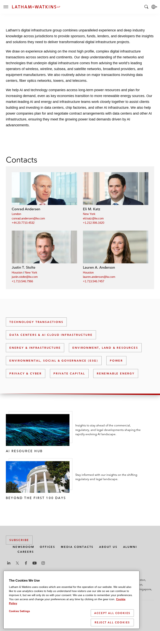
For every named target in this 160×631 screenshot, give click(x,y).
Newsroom (23, 547)
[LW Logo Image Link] (36, 7)
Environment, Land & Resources (105, 347)
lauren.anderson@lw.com (99, 276)
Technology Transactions (36, 322)
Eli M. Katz (91, 209)
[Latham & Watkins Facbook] (26, 563)
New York (89, 214)
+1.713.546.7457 (93, 281)
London (16, 214)
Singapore (144, 589)
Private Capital (69, 373)
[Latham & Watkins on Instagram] (43, 563)
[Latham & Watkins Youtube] (34, 563)
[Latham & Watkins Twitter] (17, 563)
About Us (108, 547)
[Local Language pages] (154, 7)
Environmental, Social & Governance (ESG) (53, 360)
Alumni (130, 547)
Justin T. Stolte (23, 267)
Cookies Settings (19, 611)
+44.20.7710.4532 (23, 222)
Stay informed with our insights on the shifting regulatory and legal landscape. (106, 477)
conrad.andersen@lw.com (28, 218)
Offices (47, 547)
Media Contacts (77, 547)
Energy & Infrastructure (35, 347)
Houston (17, 272)
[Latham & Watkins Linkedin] (9, 563)
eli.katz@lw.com (93, 218)
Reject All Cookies (112, 622)
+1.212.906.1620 (93, 222)
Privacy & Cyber (25, 373)
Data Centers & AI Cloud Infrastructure (50, 335)
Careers (26, 551)
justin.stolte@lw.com (25, 276)
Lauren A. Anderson (99, 267)
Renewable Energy (116, 373)
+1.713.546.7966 (22, 281)
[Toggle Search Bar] (146, 7)
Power (116, 360)
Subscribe (19, 540)
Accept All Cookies (112, 613)
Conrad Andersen (26, 209)
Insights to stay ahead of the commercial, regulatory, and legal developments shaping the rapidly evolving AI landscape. (108, 429)
